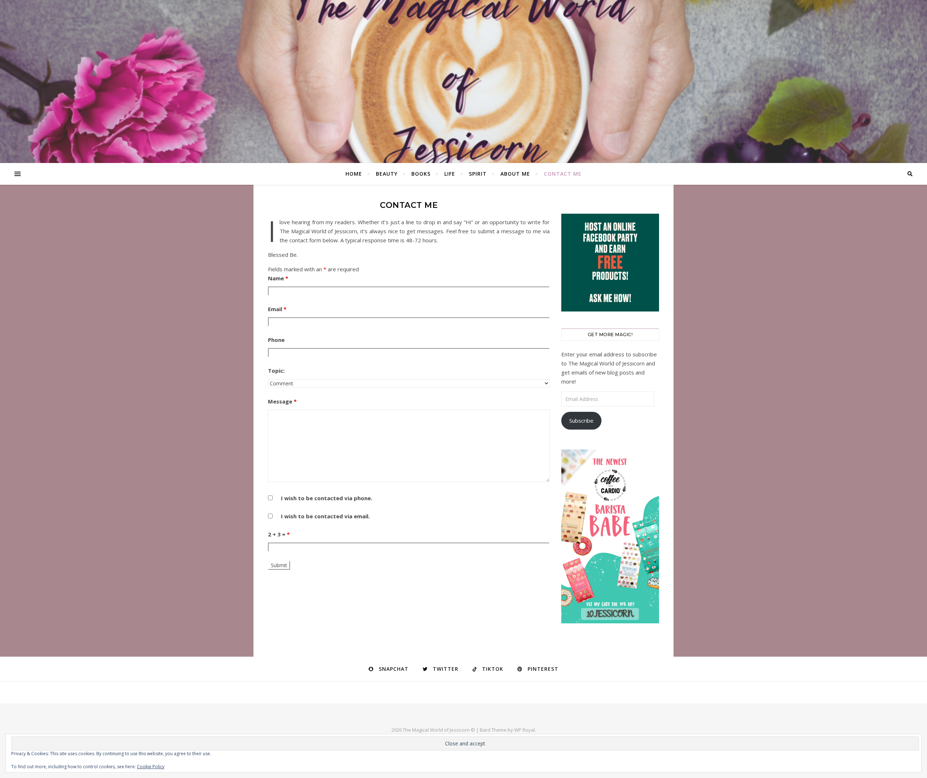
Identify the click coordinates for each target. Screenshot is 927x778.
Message (282, 401)
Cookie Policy (150, 767)
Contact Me (563, 173)
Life (449, 173)
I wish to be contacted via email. (325, 516)
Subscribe (581, 420)
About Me (515, 173)
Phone (276, 339)
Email (277, 309)
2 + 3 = (279, 534)
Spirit (478, 173)
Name (278, 278)
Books (421, 173)
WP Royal (524, 730)
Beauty (387, 173)
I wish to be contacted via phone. (326, 498)
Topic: (276, 370)
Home (353, 173)
